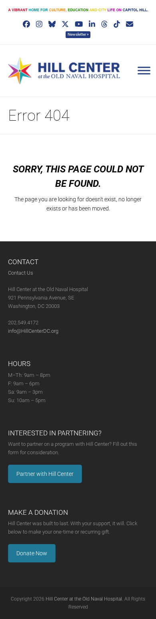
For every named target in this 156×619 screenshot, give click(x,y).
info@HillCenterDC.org (33, 331)
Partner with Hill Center (45, 474)
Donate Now (31, 553)
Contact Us (20, 273)
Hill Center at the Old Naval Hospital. (84, 599)
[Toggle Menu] (144, 71)
